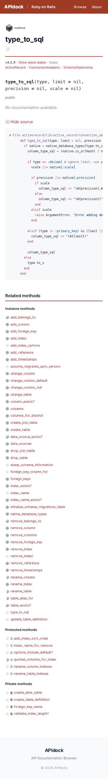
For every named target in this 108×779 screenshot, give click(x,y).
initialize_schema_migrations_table (37, 507)
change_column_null (26, 387)
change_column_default (28, 381)
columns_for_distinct (26, 415)
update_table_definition (28, 619)
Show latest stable (33, 62)
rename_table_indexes (31, 674)
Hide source (21, 121)
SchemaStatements (78, 67)
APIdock (14, 6)
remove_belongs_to (25, 521)
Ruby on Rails (43, 6)
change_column (22, 373)
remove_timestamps (26, 570)
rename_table (20, 591)
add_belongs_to (23, 317)
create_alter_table (28, 692)
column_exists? (22, 402)
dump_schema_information (31, 465)
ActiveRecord (15, 67)
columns (17, 409)
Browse (80, 7)
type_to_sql (19, 612)
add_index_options (25, 345)
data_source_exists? (26, 437)
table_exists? (20, 605)
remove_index (21, 549)
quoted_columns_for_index (35, 659)
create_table (20, 430)
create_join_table (23, 423)
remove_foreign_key (26, 542)
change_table (20, 394)
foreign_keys (20, 479)
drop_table (19, 458)
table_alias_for (21, 598)
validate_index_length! (31, 713)
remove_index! (21, 556)
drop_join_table (22, 451)
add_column (19, 324)
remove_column (22, 528)
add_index (18, 338)
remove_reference (24, 563)
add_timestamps (23, 359)
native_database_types (28, 514)
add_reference (21, 352)
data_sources (21, 444)
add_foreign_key (23, 331)
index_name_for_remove (33, 645)
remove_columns (23, 535)
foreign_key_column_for (29, 472)
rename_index (21, 584)
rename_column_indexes (33, 666)
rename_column (22, 577)
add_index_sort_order (31, 638)
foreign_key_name (28, 707)
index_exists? (20, 486)
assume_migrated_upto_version (35, 366)
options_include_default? (33, 652)
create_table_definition (32, 700)
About (97, 7)
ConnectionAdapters (44, 67)
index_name (19, 493)
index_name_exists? (26, 500)
